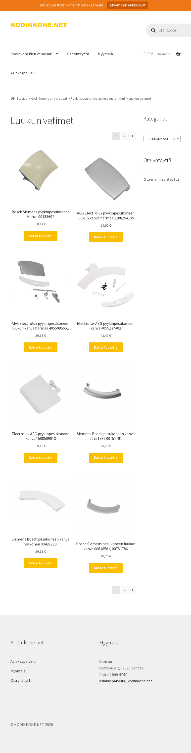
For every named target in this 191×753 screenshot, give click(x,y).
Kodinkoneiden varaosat (31, 53)
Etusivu (22, 98)
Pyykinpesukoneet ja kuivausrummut (98, 98)
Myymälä (105, 53)
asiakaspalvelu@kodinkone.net (125, 680)
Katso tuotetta (40, 236)
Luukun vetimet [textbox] (161, 138)
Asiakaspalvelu (23, 72)
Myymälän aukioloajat (127, 5)
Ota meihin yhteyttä (161, 179)
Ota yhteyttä (78, 53)
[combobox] (162, 138)
